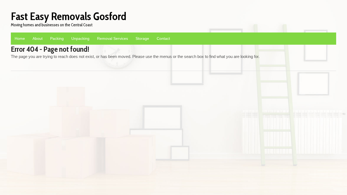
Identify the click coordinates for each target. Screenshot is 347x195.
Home (20, 38)
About (38, 38)
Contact (163, 38)
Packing (57, 38)
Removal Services (112, 38)
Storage (142, 38)
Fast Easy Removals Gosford (68, 16)
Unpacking (80, 38)
